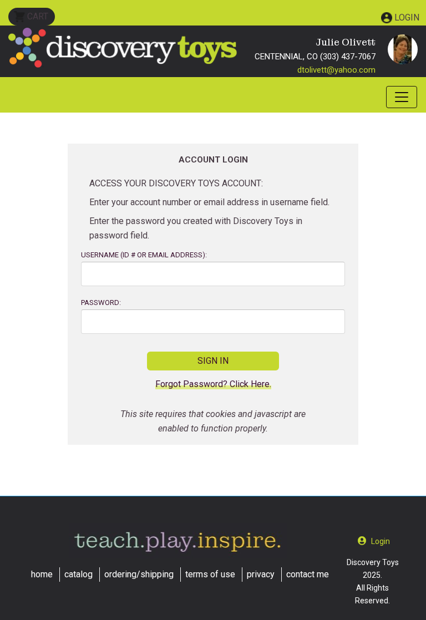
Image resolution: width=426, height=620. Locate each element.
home (42, 574)
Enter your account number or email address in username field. (209, 202)
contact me (307, 574)
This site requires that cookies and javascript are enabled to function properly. (213, 421)
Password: (101, 303)
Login (406, 17)
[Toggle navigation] (401, 97)
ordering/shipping (139, 574)
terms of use (210, 574)
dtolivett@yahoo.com (336, 70)
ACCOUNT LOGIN (213, 160)
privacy (261, 574)
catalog (78, 574)
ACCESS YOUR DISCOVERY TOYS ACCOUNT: (176, 183)
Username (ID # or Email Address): (144, 255)
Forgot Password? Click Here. (213, 384)
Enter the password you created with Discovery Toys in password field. (195, 228)
